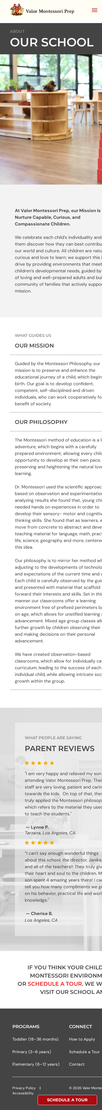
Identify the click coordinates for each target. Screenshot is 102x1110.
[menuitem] (38, 1039)
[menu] (95, 10)
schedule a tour (55, 984)
